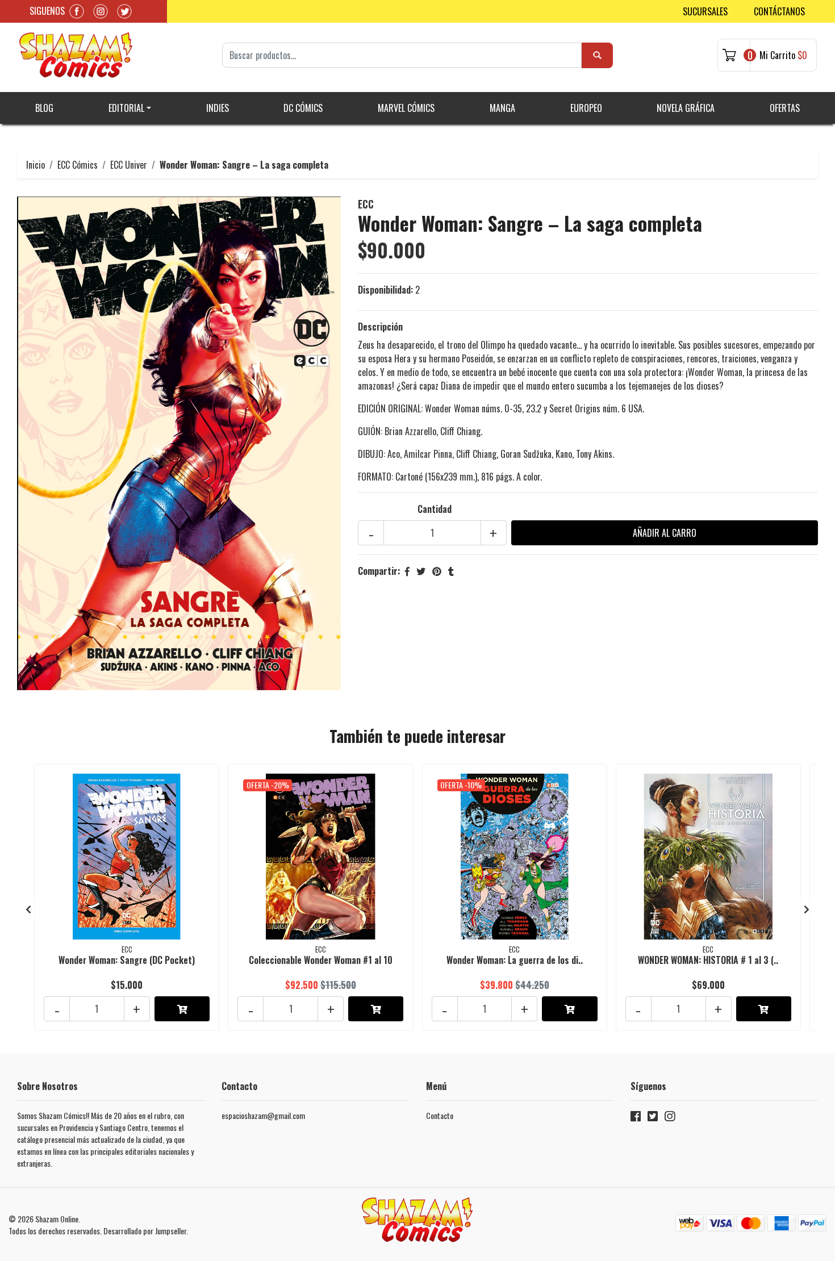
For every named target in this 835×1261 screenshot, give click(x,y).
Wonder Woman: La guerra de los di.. (514, 960)
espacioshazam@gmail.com (263, 1115)
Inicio (35, 165)
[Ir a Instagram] (670, 1118)
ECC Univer (128, 165)
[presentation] (28, 908)
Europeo (586, 108)
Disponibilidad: (385, 290)
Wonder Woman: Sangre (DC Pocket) (127, 960)
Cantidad (435, 509)
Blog (44, 108)
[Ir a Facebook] (636, 1118)
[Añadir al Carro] (182, 1008)
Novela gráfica (686, 108)
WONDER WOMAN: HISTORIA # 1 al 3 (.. (708, 960)
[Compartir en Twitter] (420, 571)
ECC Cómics (77, 165)
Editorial (126, 108)
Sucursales (705, 11)
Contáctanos (779, 11)
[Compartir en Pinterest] (436, 571)
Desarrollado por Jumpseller (144, 1231)
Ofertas (785, 108)
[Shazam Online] (76, 55)
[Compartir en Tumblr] (451, 571)
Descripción (380, 326)
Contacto (439, 1115)
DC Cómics (303, 108)
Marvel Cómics (406, 108)
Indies (217, 108)
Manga (502, 108)
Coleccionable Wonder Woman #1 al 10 (321, 960)
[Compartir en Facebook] (407, 571)
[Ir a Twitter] (653, 1118)
